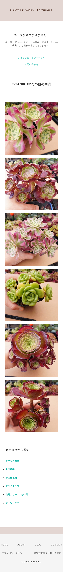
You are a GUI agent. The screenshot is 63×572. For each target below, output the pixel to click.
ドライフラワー (14, 486)
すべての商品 (12, 461)
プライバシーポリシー (13, 553)
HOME (4, 545)
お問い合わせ (31, 64)
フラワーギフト (14, 503)
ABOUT (22, 545)
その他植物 (11, 477)
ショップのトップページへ (31, 58)
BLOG (38, 545)
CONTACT (56, 545)
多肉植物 (10, 469)
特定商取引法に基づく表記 (47, 553)
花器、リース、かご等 (17, 494)
